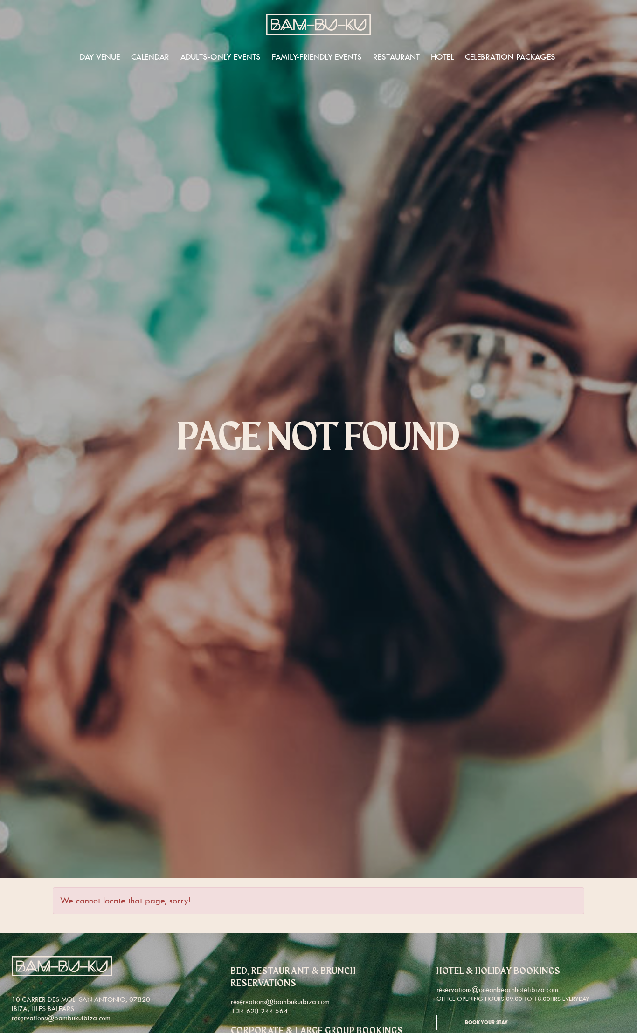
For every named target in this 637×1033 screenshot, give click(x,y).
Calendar (150, 57)
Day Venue (100, 57)
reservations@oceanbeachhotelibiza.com (497, 989)
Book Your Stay (486, 1023)
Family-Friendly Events (317, 57)
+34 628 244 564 (259, 1010)
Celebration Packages (510, 57)
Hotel (442, 57)
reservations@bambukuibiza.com (61, 1017)
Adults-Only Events (220, 57)
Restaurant (396, 57)
